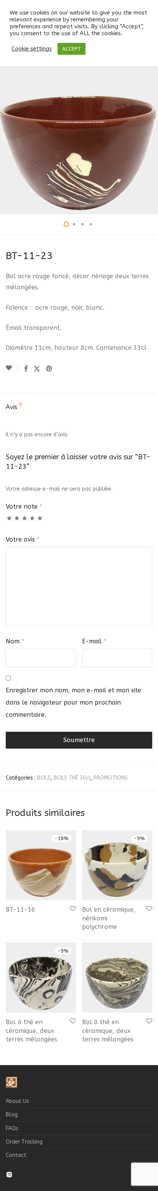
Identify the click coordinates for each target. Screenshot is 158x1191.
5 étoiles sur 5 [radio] (40, 521)
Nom (15, 641)
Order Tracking (24, 1142)
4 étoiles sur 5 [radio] (32, 521)
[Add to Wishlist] (12, 368)
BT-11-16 (20, 909)
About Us (17, 1101)
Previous (7, 129)
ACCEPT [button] (71, 49)
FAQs (12, 1128)
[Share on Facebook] (26, 369)
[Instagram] (9, 1174)
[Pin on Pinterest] (49, 369)
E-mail (94, 641)
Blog (12, 1114)
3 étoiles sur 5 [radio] (24, 521)
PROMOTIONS (111, 778)
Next (150, 129)
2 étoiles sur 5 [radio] (17, 521)
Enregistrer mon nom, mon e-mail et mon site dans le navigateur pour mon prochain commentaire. (73, 702)
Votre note (24, 506)
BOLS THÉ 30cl (72, 778)
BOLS (44, 778)
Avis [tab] (14, 406)
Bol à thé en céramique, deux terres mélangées (31, 1030)
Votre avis (23, 539)
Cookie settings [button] (32, 49)
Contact (16, 1155)
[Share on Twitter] (36, 369)
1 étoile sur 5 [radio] (9, 521)
